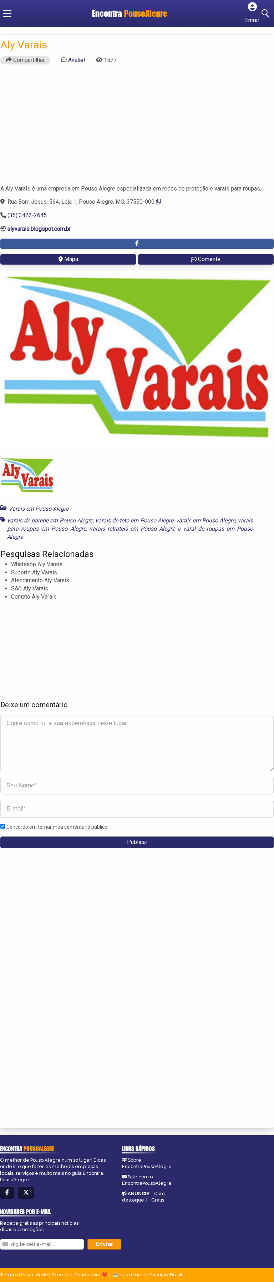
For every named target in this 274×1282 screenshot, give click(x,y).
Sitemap (60, 1274)
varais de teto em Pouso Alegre (134, 520)
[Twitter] (26, 1193)
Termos (9, 1274)
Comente (209, 259)
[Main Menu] (7, 13)
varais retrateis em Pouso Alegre (132, 528)
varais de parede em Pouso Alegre (50, 520)
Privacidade (34, 1274)
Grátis (157, 1200)
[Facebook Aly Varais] (137, 244)
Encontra (129, 13)
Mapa (71, 259)
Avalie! (76, 60)
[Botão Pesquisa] (266, 13)
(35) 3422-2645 (27, 215)
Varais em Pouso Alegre (38, 508)
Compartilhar (28, 60)
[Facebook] (7, 1193)
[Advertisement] (137, 128)
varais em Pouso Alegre (205, 520)
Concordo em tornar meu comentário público (56, 827)
